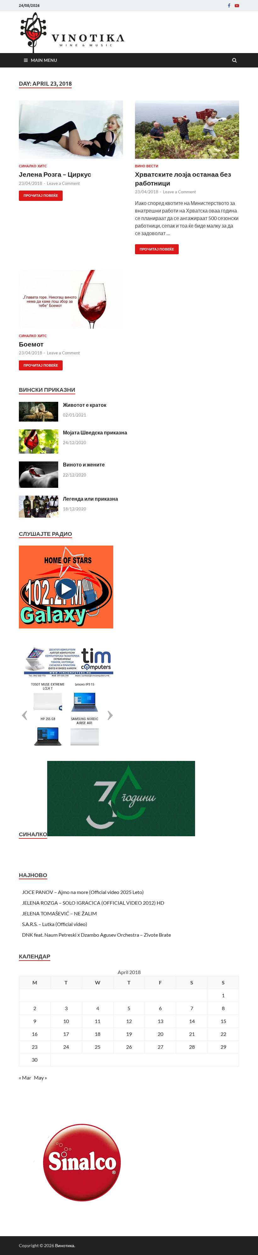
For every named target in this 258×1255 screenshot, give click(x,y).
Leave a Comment (63, 183)
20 (160, 1034)
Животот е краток (84, 405)
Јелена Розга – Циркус (55, 174)
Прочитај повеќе (38, 194)
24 (66, 1047)
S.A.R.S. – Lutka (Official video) (54, 924)
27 (160, 1047)
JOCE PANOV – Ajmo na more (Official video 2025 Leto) (83, 892)
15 (223, 1021)
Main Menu (44, 60)
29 (223, 1047)
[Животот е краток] (38, 405)
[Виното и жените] (38, 465)
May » (40, 1077)
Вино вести (146, 166)
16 (34, 1034)
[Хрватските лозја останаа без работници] (187, 132)
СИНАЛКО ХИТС (33, 166)
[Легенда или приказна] (38, 499)
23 (34, 1047)
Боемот (31, 344)
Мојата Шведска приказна (95, 432)
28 (192, 1047)
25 (97, 1047)
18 (97, 1034)
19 (129, 1034)
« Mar (25, 1077)
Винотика (64, 1245)
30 (34, 1060)
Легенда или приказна (90, 499)
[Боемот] (71, 302)
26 (129, 1047)
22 (223, 1034)
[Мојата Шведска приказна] (38, 433)
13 (160, 1021)
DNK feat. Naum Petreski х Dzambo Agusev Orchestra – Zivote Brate (96, 935)
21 (192, 1034)
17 (66, 1034)
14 (192, 1021)
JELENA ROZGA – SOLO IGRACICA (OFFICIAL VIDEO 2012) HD (93, 903)
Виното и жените (84, 464)
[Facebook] (229, 5)
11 (97, 1021)
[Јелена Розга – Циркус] (71, 132)
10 (66, 1021)
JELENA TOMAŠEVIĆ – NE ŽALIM (59, 913)
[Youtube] (237, 5)
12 (129, 1021)
